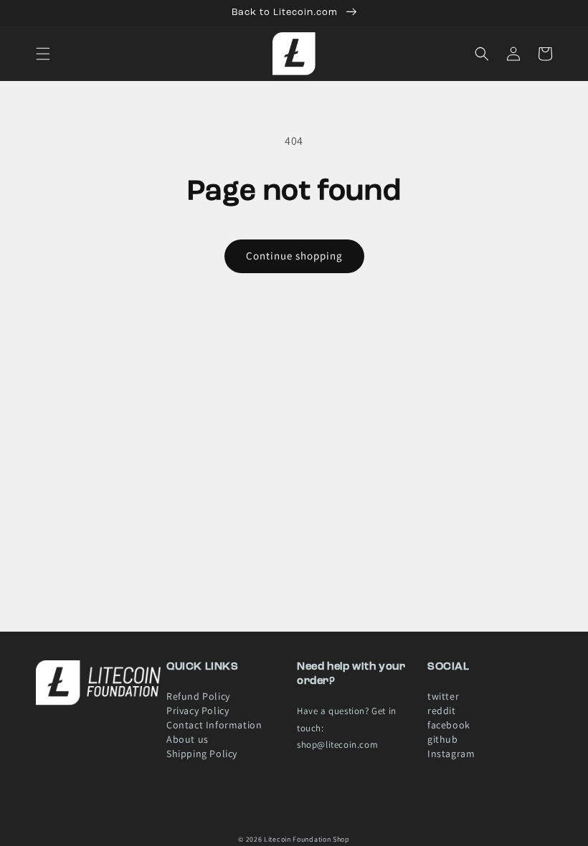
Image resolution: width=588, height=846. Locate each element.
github (442, 739)
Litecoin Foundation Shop (307, 839)
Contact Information (214, 724)
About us (187, 739)
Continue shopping (294, 255)
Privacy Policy (197, 710)
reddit (441, 710)
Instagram (451, 753)
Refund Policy (198, 699)
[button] (43, 54)
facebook (448, 724)
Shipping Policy (201, 753)
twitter (443, 699)
